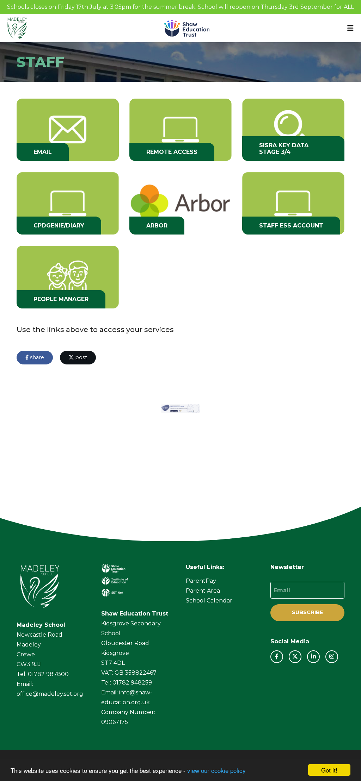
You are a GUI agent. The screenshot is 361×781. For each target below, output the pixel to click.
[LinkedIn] (313, 656)
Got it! (329, 770)
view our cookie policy (216, 770)
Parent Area (203, 590)
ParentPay (201, 580)
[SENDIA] (180, 408)
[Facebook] (276, 656)
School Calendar (209, 600)
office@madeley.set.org (50, 694)
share (36, 357)
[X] (295, 656)
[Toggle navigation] (350, 28)
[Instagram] (331, 656)
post (80, 357)
